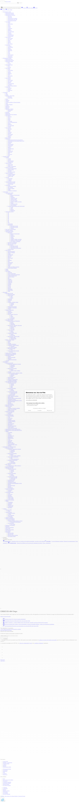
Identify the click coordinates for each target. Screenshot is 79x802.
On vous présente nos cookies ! (32, 405)
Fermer (29, 410)
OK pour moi (49, 410)
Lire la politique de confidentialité (31, 400)
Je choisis (39, 410)
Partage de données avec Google (32, 404)
